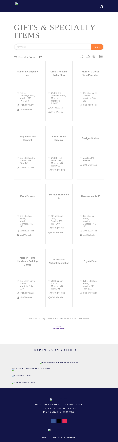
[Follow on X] (59, 421)
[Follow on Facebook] (53, 421)
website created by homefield (59, 437)
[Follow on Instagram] (64, 421)
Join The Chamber (81, 318)
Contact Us (67, 318)
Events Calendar (54, 318)
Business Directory (37, 318)
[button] (15, 57)
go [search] (98, 47)
